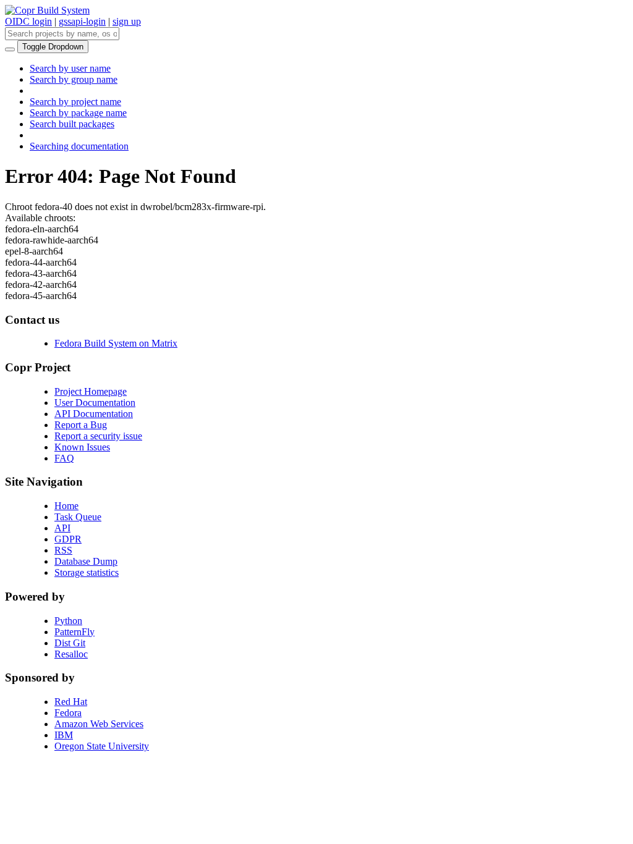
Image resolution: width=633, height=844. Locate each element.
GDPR (68, 539)
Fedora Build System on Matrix (115, 343)
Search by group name (73, 79)
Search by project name (75, 101)
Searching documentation (79, 146)
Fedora (68, 712)
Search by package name (78, 113)
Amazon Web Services (98, 724)
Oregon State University (101, 746)
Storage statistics (86, 572)
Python (68, 620)
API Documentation (93, 413)
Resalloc (71, 654)
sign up (127, 21)
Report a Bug (80, 425)
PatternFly (74, 632)
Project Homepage (90, 391)
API (62, 528)
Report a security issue (98, 436)
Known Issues (82, 447)
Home (66, 505)
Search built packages (72, 124)
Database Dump (85, 561)
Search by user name (70, 68)
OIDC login (28, 21)
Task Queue (77, 517)
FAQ (64, 458)
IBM (63, 735)
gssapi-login (82, 21)
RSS (63, 550)
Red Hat (70, 701)
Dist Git (69, 643)
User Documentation (94, 402)
